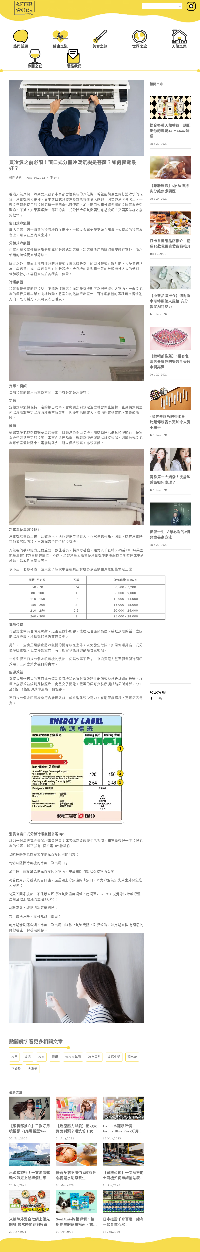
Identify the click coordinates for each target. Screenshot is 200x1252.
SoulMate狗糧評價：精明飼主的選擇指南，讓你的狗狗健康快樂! (76, 1222)
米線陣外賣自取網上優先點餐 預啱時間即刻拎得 (29, 1221)
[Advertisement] (170, 625)
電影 (55, 1057)
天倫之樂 (179, 46)
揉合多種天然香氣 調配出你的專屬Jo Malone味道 (170, 130)
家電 (14, 1057)
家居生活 (114, 1057)
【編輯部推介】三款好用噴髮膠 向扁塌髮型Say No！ (29, 1129)
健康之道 (60, 46)
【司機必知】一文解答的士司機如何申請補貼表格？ (123, 1176)
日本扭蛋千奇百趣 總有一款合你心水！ (123, 1221)
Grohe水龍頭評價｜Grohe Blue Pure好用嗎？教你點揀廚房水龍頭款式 (123, 1129)
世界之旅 (139, 46)
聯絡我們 (74, 66)
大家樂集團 (73, 1057)
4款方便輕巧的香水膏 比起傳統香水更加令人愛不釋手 (170, 422)
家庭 (41, 1057)
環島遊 (132, 1057)
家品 (28, 1057)
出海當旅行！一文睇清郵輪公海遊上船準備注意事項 (29, 1176)
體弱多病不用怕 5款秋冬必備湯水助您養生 (76, 1175)
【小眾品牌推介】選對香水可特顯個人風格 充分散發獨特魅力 (170, 301)
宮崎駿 (16, 1068)
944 (56, 177)
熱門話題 (20, 46)
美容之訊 (100, 46)
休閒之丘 (35, 66)
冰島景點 (94, 1057)
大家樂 (32, 1068)
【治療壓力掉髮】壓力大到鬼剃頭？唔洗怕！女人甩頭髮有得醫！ (76, 1129)
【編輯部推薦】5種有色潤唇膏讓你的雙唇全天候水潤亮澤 (170, 361)
